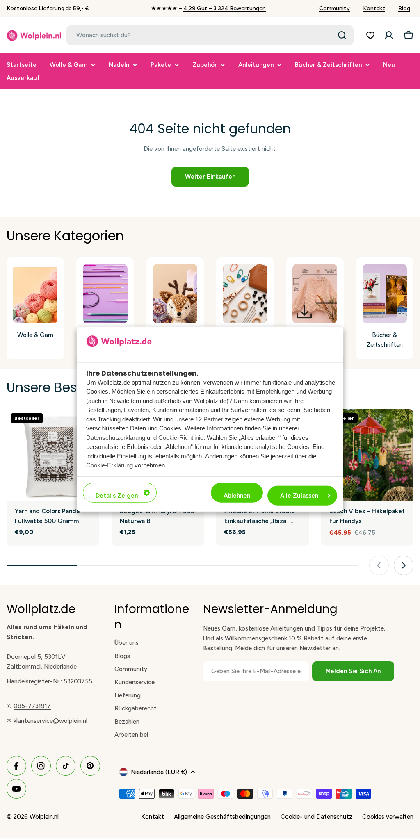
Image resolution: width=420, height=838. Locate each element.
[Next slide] (403, 565)
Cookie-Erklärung (109, 465)
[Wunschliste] (370, 35)
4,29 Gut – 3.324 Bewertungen (224, 8)
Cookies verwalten (387, 816)
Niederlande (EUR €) (159, 772)
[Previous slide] (379, 565)
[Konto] (389, 35)
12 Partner (209, 418)
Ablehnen (237, 495)
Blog (404, 8)
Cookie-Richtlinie (180, 437)
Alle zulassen (299, 495)
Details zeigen (117, 495)
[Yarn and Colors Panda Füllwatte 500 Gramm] (53, 455)
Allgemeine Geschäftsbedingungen (222, 816)
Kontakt (374, 8)
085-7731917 (32, 706)
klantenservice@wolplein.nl (50, 720)
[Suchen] (342, 35)
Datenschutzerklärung (115, 437)
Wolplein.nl (44, 816)
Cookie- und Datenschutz (316, 816)
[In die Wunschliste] (404, 419)
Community (334, 8)
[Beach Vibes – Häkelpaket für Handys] (367, 455)
